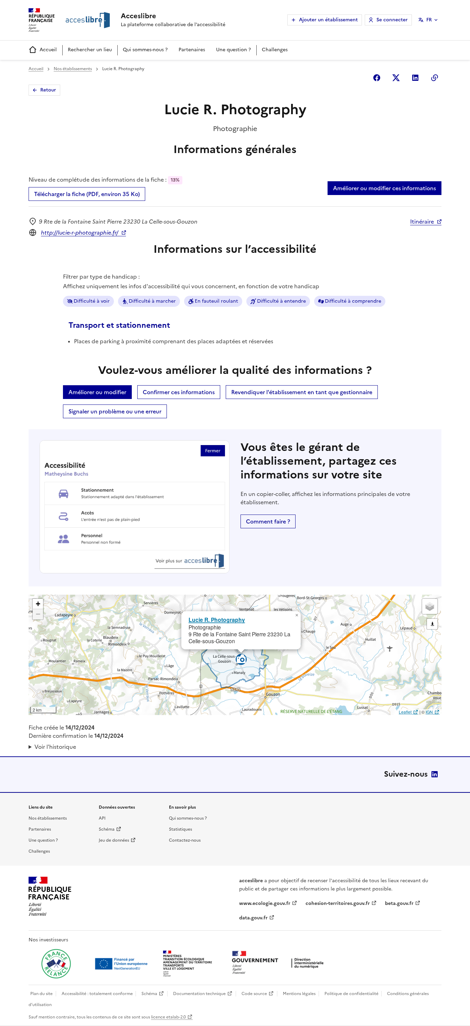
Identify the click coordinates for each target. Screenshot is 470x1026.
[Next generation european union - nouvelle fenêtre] (122, 963)
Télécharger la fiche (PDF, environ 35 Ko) (87, 194)
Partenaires (192, 49)
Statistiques (180, 829)
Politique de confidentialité (351, 994)
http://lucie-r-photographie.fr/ (79, 232)
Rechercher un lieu (90, 49)
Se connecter (392, 19)
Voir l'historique (55, 747)
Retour (48, 90)
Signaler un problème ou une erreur (114, 411)
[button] (296, 615)
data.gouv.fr (253, 917)
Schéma (107, 829)
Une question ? (233, 49)
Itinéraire (422, 221)
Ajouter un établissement (328, 19)
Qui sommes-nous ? (145, 49)
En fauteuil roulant (216, 301)
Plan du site (41, 994)
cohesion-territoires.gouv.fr (338, 903)
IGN (429, 712)
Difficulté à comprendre (353, 301)
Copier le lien (434, 78)
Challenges (275, 49)
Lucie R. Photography (217, 620)
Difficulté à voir (92, 301)
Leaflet (405, 712)
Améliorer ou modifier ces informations (384, 188)
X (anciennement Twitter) (396, 78)
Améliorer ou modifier (97, 392)
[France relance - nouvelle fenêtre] (56, 963)
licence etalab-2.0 (168, 1017)
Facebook (377, 78)
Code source (254, 994)
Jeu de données (114, 840)
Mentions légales (299, 994)
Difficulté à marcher (152, 301)
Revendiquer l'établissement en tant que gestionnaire (301, 392)
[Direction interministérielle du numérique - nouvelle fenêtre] (279, 963)
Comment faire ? (268, 521)
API (102, 818)
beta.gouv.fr (399, 903)
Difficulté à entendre (281, 301)
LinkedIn (434, 774)
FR (429, 19)
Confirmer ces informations (179, 392)
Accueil (48, 49)
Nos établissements (73, 69)
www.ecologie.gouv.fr (264, 903)
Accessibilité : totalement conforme (97, 994)
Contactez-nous (185, 840)
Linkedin (415, 78)
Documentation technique (199, 994)
